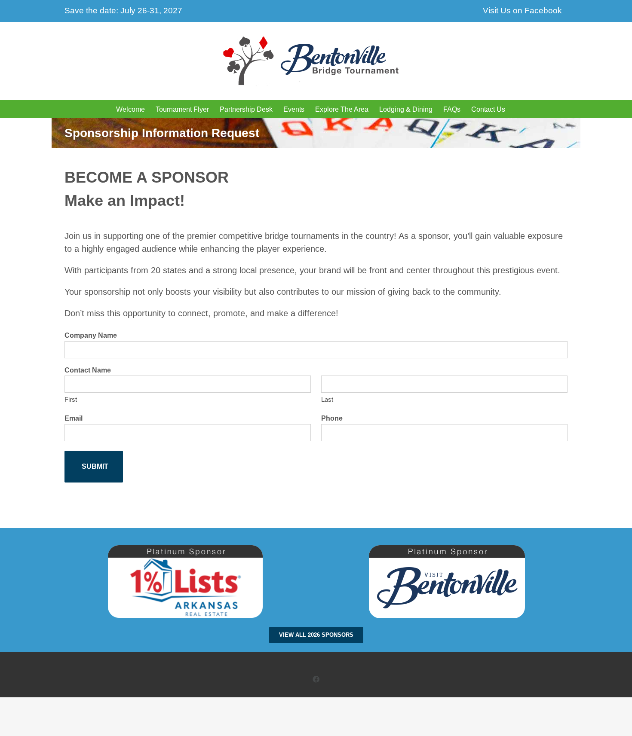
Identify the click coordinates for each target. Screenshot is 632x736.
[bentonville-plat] (447, 549)
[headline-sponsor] (185, 549)
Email (73, 418)
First (70, 399)
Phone (332, 418)
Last (327, 399)
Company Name (90, 335)
